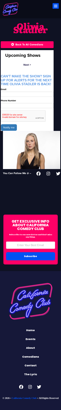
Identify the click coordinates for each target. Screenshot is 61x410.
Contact (31, 365)
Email (3, 89)
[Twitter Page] (58, 174)
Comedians (30, 357)
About (30, 348)
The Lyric (30, 374)
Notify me (9, 127)
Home (30, 330)
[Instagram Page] (48, 174)
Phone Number (8, 100)
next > (27, 64)
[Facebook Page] (38, 174)
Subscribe (30, 256)
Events (30, 339)
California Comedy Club (24, 398)
